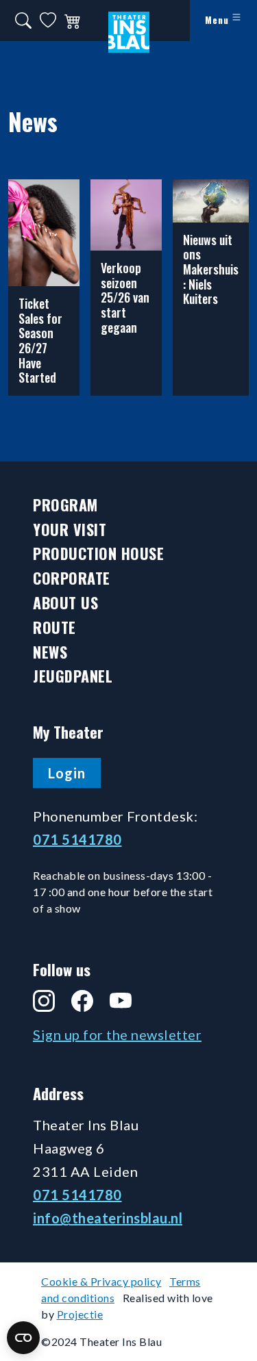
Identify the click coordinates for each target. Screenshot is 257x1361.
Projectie (80, 1314)
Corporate (71, 578)
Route (54, 627)
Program (65, 505)
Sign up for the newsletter (117, 1034)
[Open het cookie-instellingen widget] (23, 1337)
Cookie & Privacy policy (101, 1281)
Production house (98, 553)
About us (65, 602)
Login (67, 773)
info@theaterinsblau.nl (107, 1218)
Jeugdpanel (72, 676)
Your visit (69, 529)
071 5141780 (77, 839)
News (50, 652)
